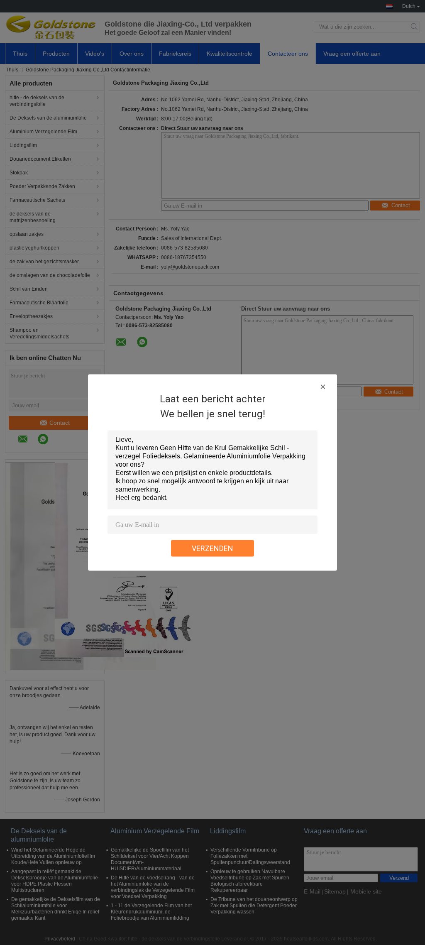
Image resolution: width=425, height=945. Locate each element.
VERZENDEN (212, 548)
